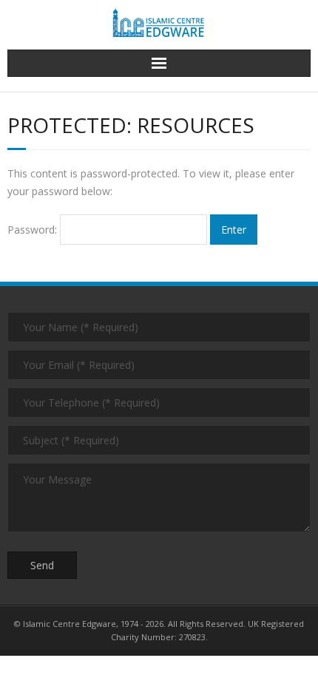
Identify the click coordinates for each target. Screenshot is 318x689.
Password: (33, 230)
